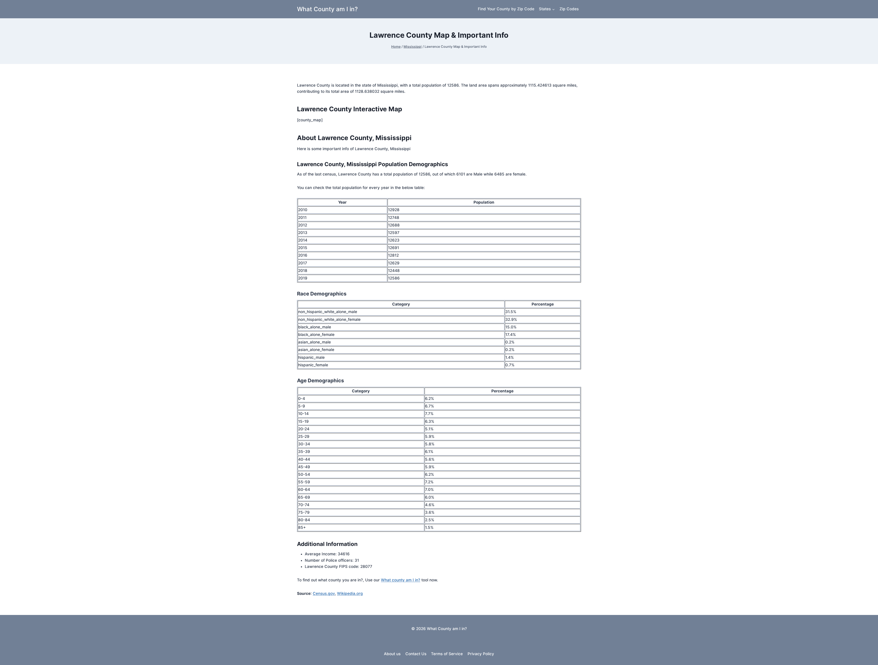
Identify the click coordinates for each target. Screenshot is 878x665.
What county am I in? (400, 580)
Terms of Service (447, 654)
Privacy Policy (481, 654)
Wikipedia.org (350, 593)
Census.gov (324, 593)
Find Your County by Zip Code (506, 9)
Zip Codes (569, 9)
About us (392, 654)
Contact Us (415, 654)
